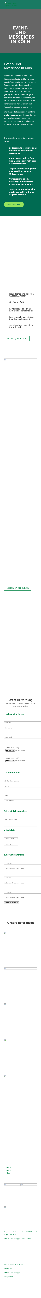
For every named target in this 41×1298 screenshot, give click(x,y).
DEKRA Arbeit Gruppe (12, 1239)
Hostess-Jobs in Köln (17, 338)
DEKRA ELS (8, 1268)
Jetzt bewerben (13, 204)
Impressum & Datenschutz (14, 1232)
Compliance (26, 1239)
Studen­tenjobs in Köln (18, 587)
